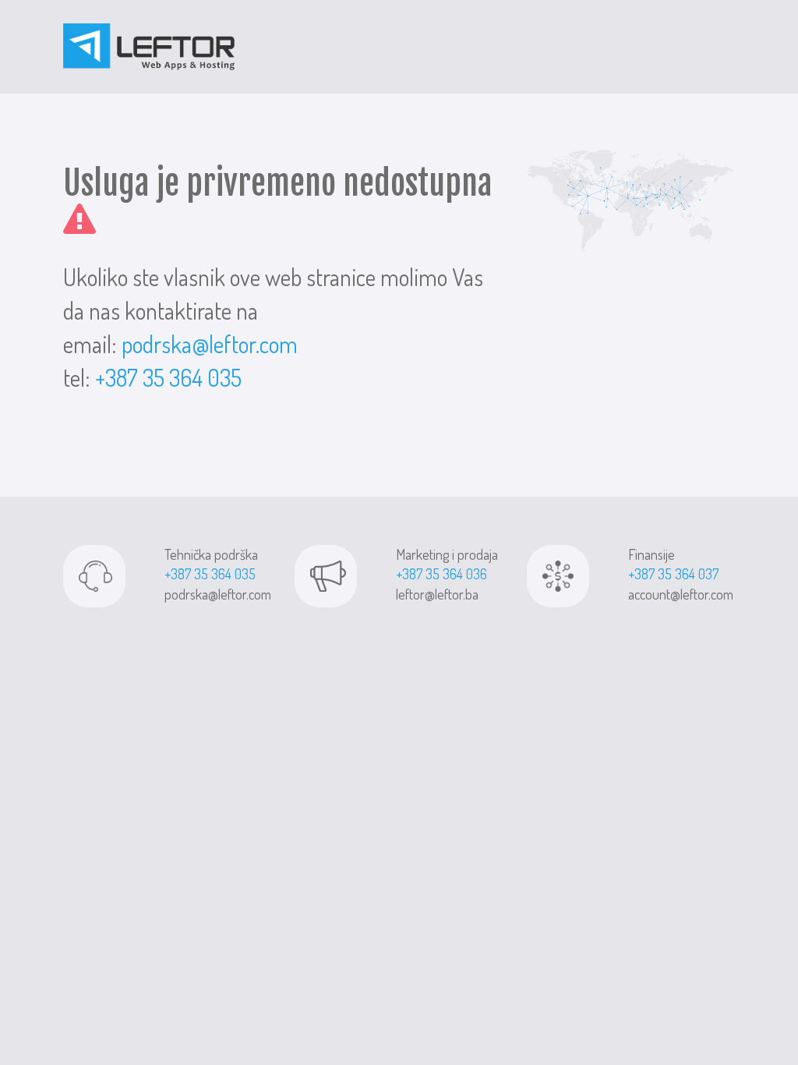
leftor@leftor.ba (437, 594)
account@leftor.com (680, 594)
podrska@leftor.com (210, 344)
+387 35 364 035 (168, 377)
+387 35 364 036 (441, 573)
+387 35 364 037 (673, 573)
